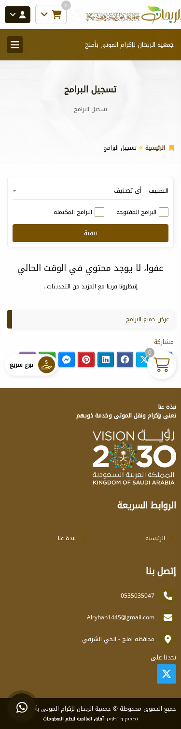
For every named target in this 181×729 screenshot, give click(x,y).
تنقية (90, 233)
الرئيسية (155, 148)
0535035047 (137, 595)
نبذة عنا (67, 538)
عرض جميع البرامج (147, 319)
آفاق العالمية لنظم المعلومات (73, 719)
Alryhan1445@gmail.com (120, 617)
